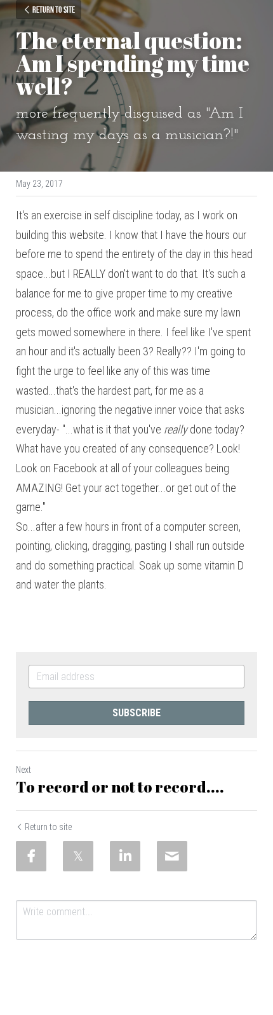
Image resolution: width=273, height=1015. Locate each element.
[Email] (172, 856)
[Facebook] (31, 856)
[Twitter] (78, 856)
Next (23, 770)
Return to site (53, 9)
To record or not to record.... (120, 786)
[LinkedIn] (125, 856)
